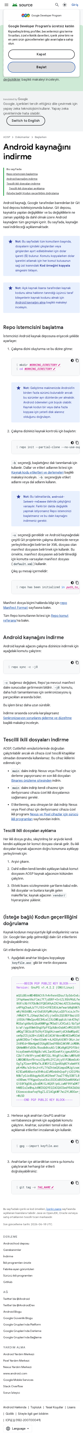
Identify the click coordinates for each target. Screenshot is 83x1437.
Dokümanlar (22, 137)
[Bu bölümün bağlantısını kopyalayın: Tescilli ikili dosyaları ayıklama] (60, 831)
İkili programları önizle (17, 1262)
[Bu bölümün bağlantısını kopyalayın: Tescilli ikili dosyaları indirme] (73, 740)
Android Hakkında (14, 1407)
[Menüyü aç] (6, 5)
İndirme (8, 1256)
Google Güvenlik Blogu (18, 1318)
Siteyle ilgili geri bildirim (33, 1413)
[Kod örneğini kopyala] (77, 360)
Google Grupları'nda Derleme (22, 1331)
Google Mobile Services (18, 1380)
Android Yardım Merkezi (18, 1354)
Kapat (41, 54)
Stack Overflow (13, 1386)
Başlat (41, 67)
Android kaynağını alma (30, 302)
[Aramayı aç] (57, 4)
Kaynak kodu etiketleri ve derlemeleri (37, 473)
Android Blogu (12, 1311)
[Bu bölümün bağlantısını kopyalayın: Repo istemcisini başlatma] (67, 327)
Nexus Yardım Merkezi (17, 1367)
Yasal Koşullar (54, 1407)
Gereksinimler (12, 1250)
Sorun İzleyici (11, 1392)
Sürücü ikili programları (17, 1275)
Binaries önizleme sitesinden (31, 781)
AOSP (6, 137)
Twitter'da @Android (16, 1299)
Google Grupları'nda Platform (22, 1324)
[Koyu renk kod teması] (72, 360)
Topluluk (36, 1407)
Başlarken (41, 137)
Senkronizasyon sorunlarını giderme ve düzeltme (37, 718)
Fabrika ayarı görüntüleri (18, 1269)
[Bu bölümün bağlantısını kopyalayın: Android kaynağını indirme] (68, 637)
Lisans (71, 1407)
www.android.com (15, 1373)
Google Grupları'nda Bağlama (22, 1337)
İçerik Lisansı (53, 1209)
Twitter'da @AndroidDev (19, 1305)
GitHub (7, 1282)
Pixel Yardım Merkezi (16, 1360)
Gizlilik (10, 1413)
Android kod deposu (16, 1243)
